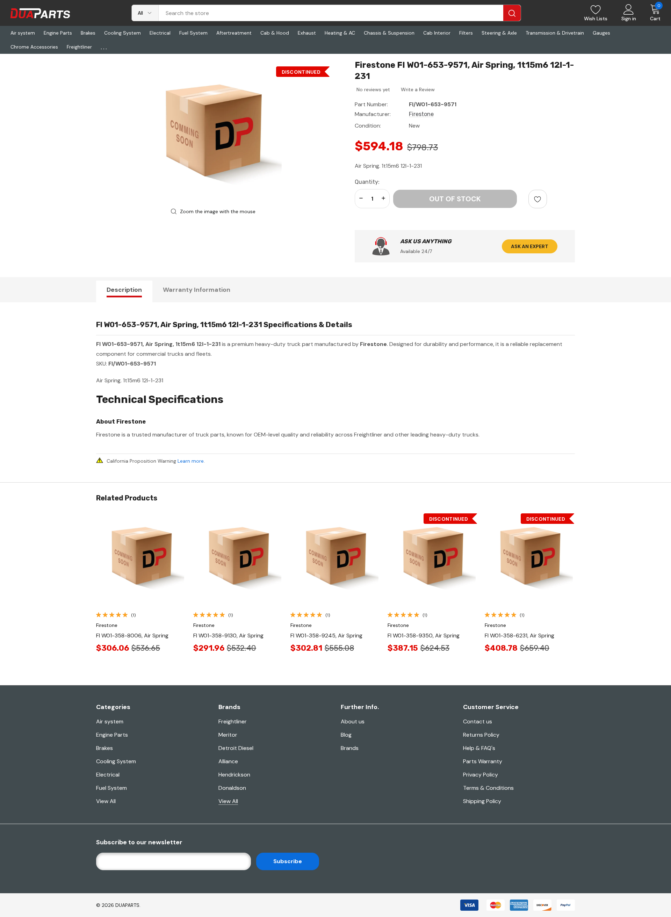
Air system (109, 721)
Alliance (228, 761)
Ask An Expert (529, 246)
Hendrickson (234, 774)
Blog (346, 734)
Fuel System (111, 788)
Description (124, 290)
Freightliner (232, 721)
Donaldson (232, 788)
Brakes (104, 748)
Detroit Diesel (235, 748)
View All (106, 801)
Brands (350, 748)
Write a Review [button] (418, 89)
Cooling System (116, 761)
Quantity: (367, 182)
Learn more (191, 461)
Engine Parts (112, 734)
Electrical (108, 774)
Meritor (227, 734)
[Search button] (512, 13)
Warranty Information (196, 290)
